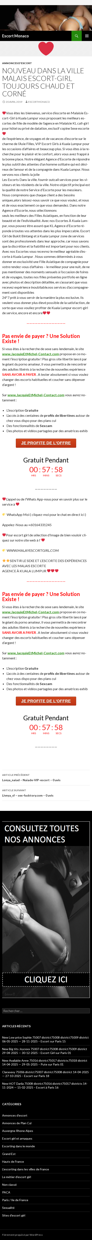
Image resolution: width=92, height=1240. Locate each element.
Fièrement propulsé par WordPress (22, 1234)
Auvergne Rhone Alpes (17, 1131)
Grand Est (9, 1154)
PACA (6, 1192)
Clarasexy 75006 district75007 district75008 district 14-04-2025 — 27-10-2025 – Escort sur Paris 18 (45, 1074)
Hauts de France (13, 1161)
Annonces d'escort (17, 63)
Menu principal (87, 36)
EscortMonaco (39, 101)
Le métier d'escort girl (16, 1177)
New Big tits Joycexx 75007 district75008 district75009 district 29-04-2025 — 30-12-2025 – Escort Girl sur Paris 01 (44, 1051)
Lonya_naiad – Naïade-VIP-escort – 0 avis (31, 777)
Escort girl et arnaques (17, 1138)
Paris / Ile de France (15, 1200)
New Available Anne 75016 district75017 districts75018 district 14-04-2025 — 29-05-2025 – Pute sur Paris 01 (44, 1062)
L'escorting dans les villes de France (25, 1169)
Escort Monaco (15, 36)
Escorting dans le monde (18, 1146)
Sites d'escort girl (13, 1215)
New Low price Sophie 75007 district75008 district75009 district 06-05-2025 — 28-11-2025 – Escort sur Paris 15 (45, 1039)
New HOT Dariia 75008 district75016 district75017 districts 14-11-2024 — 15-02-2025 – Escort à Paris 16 (45, 1085)
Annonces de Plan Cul (16, 1123)
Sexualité (8, 1207)
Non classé (9, 1184)
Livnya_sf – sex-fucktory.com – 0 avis (27, 793)
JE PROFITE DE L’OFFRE (46, 443)
